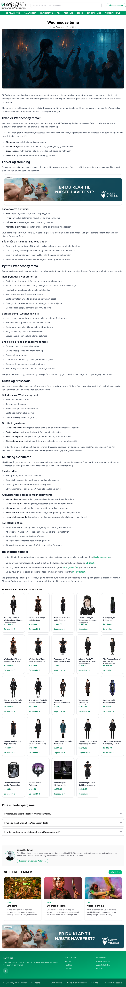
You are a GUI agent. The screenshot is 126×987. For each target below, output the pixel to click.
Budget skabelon (103, 965)
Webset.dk (118, 983)
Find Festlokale (112, 13)
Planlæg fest (30, 13)
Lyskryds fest (78, 572)
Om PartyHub (56, 983)
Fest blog (68, 13)
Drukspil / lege (94, 13)
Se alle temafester (101, 557)
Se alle (114, 872)
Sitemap (94, 983)
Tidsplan (99, 968)
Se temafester (13, 13)
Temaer (68, 961)
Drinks (80, 13)
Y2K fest (90, 563)
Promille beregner (103, 961)
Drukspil (68, 968)
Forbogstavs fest (71, 567)
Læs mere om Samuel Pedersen (32, 861)
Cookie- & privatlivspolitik (76, 983)
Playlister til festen (50, 13)
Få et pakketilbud (116, 5)
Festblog (68, 965)
